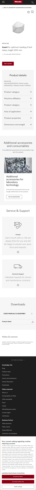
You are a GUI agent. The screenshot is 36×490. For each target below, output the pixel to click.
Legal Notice (5, 473)
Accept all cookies (18, 476)
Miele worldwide (7, 399)
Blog (3, 368)
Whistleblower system (9, 409)
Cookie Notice (21, 473)
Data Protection (13, 473)
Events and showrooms (9, 378)
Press (4, 402)
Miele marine (6, 427)
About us (5, 392)
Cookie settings (18, 486)
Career (4, 406)
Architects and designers (9, 433)
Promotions (5, 375)
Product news (6, 372)
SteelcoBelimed (7, 430)
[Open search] (32, 2)
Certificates (5, 416)
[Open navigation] (3, 2)
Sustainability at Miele (9, 396)
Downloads (5, 385)
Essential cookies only (18, 481)
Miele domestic (7, 423)
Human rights (6, 412)
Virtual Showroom (7, 382)
